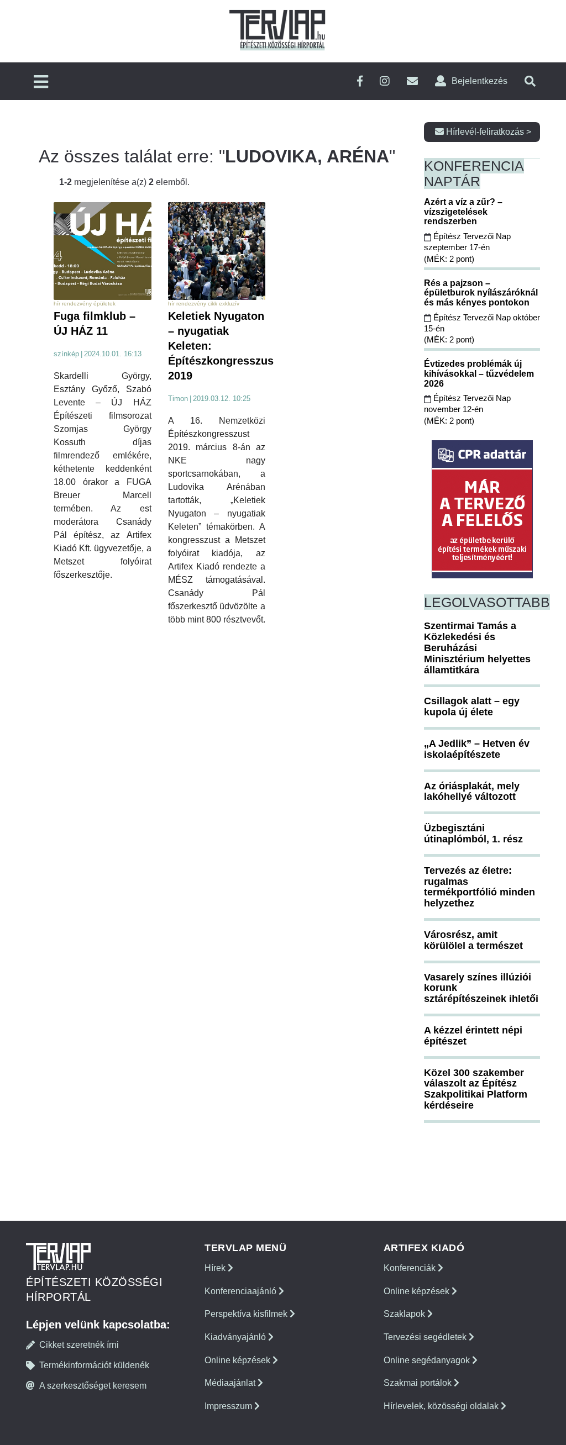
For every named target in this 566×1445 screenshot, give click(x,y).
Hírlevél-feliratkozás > (487, 131)
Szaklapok (405, 1314)
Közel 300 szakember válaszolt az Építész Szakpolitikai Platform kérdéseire (475, 1089)
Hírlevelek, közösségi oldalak (442, 1406)
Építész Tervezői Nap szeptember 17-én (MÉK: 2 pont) (467, 247)
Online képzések (238, 1360)
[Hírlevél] (412, 81)
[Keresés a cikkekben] (530, 81)
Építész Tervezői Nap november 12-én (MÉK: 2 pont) (467, 409)
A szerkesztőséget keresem (92, 1385)
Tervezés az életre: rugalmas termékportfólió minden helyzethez (479, 887)
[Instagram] (384, 81)
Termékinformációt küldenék (94, 1365)
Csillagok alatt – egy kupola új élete (472, 706)
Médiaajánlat (231, 1383)
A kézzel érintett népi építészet (473, 1036)
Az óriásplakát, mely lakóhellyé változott (472, 791)
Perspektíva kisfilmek (247, 1314)
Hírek (216, 1268)
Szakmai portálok (419, 1383)
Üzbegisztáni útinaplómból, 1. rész (473, 833)
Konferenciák (411, 1268)
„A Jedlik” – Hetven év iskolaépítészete (477, 749)
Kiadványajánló (236, 1337)
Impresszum (229, 1406)
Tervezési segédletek (426, 1337)
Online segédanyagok (428, 1360)
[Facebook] (360, 81)
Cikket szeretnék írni (79, 1344)
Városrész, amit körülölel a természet (473, 940)
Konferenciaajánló (242, 1291)
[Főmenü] (41, 83)
